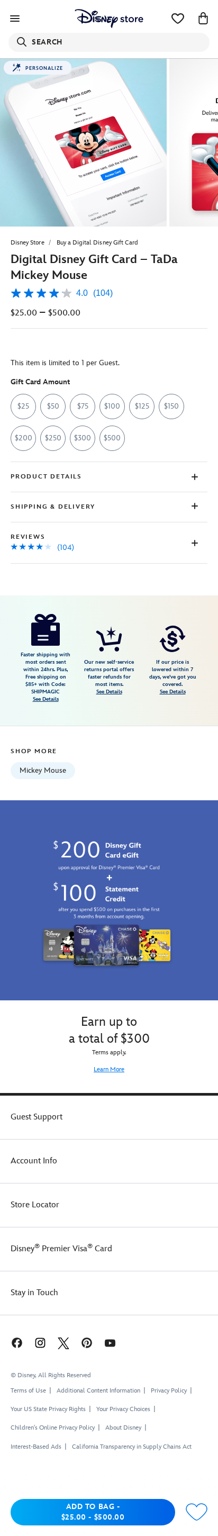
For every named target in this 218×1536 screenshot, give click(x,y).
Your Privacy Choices (123, 1409)
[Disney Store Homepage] (109, 18)
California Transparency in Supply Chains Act (132, 1447)
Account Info (34, 1161)
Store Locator (35, 1205)
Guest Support (36, 1117)
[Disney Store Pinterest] (86, 1343)
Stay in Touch (34, 1293)
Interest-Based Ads (36, 1447)
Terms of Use (28, 1391)
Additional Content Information (98, 1391)
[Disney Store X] (63, 1343)
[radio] (23, 406)
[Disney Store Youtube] (110, 1343)
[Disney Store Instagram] (40, 1343)
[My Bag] (203, 18)
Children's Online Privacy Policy (53, 1428)
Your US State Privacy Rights (48, 1409)
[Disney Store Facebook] (15, 1343)
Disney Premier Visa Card (61, 1249)
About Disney (123, 1428)
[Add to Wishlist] (196, 1512)
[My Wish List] (177, 18)
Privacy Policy (169, 1391)
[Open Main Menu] (14, 18)
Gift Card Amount (40, 381)
